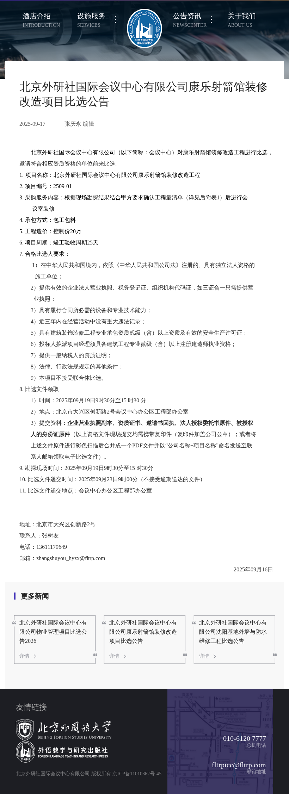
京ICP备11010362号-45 (136, 773)
